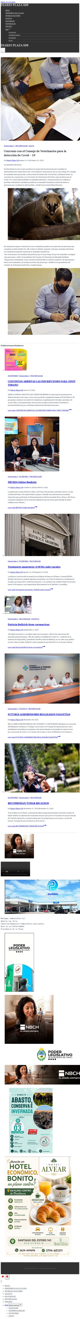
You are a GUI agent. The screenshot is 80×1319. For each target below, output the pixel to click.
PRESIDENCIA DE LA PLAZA (14, 13)
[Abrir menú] (3, 50)
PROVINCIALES (10, 24)
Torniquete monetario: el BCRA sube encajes (34, 566)
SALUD (11, 40)
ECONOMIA (23, 477)
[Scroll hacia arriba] (3, 1277)
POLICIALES (12, 32)
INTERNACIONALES (14, 35)
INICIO (7, 10)
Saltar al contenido (8, 2)
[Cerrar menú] (1, 1281)
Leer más (38, 410)
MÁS (6, 1305)
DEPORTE (8, 26)
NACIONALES (9, 21)
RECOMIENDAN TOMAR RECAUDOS (28, 803)
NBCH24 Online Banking (22, 482)
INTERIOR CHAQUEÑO (12, 16)
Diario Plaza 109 (13, 160)
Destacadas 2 (9, 146)
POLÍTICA (8, 18)
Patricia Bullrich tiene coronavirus (28, 624)
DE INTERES (12, 38)
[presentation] (42, 360)
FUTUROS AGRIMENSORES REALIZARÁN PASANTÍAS (39, 714)
